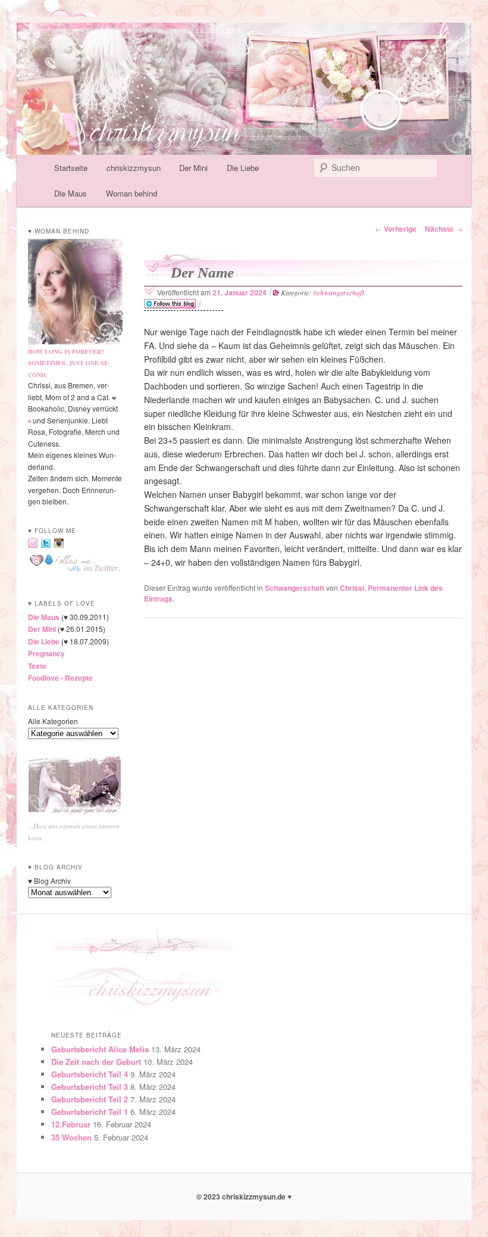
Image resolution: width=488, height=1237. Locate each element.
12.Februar (70, 1124)
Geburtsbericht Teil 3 (89, 1086)
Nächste (443, 228)
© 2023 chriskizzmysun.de (241, 1196)
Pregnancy (46, 653)
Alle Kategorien (53, 721)
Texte (37, 665)
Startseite (70, 167)
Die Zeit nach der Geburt (96, 1061)
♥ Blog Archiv (49, 880)
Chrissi (352, 587)
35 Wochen (71, 1137)
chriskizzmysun (134, 167)
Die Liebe (243, 167)
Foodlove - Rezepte (60, 677)
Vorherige (396, 228)
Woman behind (131, 193)
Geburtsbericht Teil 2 (89, 1099)
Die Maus (70, 193)
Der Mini (193, 167)
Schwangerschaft (338, 293)
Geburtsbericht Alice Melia (100, 1049)
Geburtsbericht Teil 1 (89, 1111)
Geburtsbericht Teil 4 (89, 1074)
